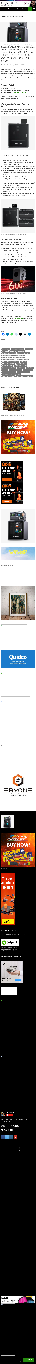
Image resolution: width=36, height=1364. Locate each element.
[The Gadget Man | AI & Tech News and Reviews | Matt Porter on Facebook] (3, 1137)
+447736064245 (12, 1126)
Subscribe (28, 1360)
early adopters (7, 357)
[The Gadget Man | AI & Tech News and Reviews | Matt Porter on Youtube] (15, 1137)
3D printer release (18, 349)
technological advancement (11, 374)
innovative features (8, 363)
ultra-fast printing (8, 376)
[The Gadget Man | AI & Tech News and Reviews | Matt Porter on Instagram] (11, 1137)
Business (18, 46)
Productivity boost (23, 372)
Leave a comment (20, 65)
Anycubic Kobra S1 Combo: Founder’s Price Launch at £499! (17, 57)
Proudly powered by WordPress (16, 1362)
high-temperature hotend (10, 361)
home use (24, 361)
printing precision (15, 370)
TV (26, 49)
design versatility (7, 355)
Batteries (4, 46)
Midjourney (7, 49)
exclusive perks (19, 357)
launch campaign (7, 365)
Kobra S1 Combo (22, 363)
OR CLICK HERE (7, 1130)
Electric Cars (14, 48)
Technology (21, 49)
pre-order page (18, 318)
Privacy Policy (4, 1362)
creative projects (23, 353)
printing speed (28, 370)
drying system (20, 355)
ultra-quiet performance (24, 376)
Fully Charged (24, 48)
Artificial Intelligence (23, 45)
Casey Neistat (26, 46)
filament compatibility (9, 359)
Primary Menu (34, 9)
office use (21, 368)
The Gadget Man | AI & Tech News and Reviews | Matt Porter (14, 9)
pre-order (30, 368)
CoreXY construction (9, 353)
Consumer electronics (17, 351)
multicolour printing (8, 368)
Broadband (11, 46)
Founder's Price (23, 359)
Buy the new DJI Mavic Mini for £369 (11, 956)
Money (14, 49)
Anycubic (13, 45)
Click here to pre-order (20, 92)
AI (8, 45)
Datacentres (5, 48)
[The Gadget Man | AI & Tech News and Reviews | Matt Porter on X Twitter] (7, 1137)
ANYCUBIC (5, 351)
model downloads (21, 365)
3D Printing (4, 45)
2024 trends (6, 349)
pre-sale (5, 370)
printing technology (8, 372)
